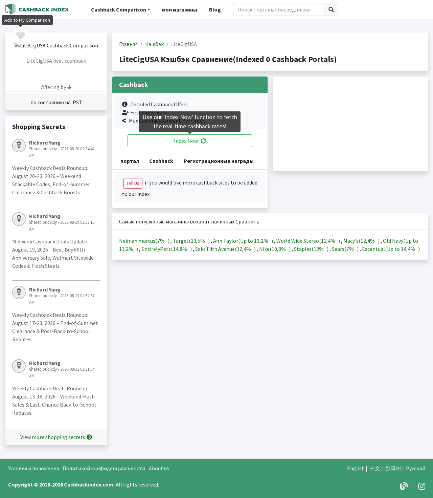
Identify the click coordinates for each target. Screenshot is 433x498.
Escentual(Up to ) (391, 248)
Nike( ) (275, 248)
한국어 (393, 468)
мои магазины (179, 9)
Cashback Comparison (118, 9)
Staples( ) (311, 248)
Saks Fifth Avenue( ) (226, 248)
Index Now (186, 140)
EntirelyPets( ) (167, 248)
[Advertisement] (350, 124)
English (356, 468)
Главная (128, 44)
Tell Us (133, 183)
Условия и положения (33, 468)
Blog (215, 9)
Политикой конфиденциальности (104, 468)
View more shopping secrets (52, 437)
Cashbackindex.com (88, 484)
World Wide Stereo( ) (308, 240)
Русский (415, 468)
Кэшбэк (154, 44)
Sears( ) (346, 248)
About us (159, 468)
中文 (374, 468)
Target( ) (192, 240)
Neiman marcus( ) (144, 240)
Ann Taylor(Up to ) (243, 240)
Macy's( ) (362, 240)
